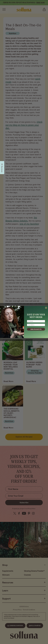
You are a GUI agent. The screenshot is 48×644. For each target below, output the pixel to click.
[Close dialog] (46, 308)
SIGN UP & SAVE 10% (36, 329)
